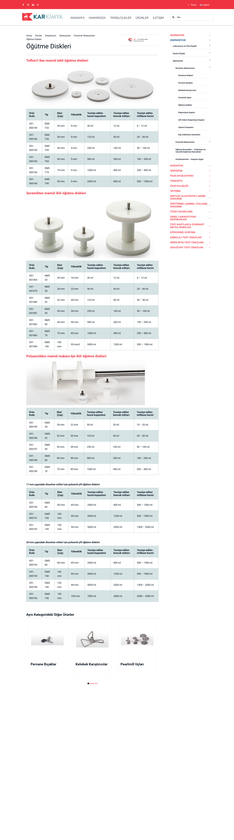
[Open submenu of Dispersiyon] (209, 40)
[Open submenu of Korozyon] (209, 165)
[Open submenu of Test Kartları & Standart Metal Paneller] (209, 226)
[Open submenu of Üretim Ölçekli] (209, 52)
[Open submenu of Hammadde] (209, 35)
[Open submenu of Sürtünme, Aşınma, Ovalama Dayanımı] (209, 205)
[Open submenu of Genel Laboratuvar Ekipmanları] (209, 218)
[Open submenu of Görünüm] (209, 170)
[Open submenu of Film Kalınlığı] (209, 186)
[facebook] (23, 5)
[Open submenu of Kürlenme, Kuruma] (209, 232)
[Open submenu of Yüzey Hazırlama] (209, 211)
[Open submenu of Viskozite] (209, 181)
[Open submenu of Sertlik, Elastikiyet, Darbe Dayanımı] (209, 197)
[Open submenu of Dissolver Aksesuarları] (209, 67)
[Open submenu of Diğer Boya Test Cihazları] (209, 242)
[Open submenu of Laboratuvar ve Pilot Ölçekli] (209, 45)
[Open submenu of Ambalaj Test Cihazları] (209, 237)
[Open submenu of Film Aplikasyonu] (209, 175)
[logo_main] (42, 14)
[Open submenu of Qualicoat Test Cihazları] (209, 247)
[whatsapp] (38, 5)
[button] (88, 683)
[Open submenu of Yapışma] (209, 191)
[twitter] (28, 5)
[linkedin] (33, 5)
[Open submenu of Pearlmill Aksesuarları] (209, 141)
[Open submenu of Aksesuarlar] (209, 60)
